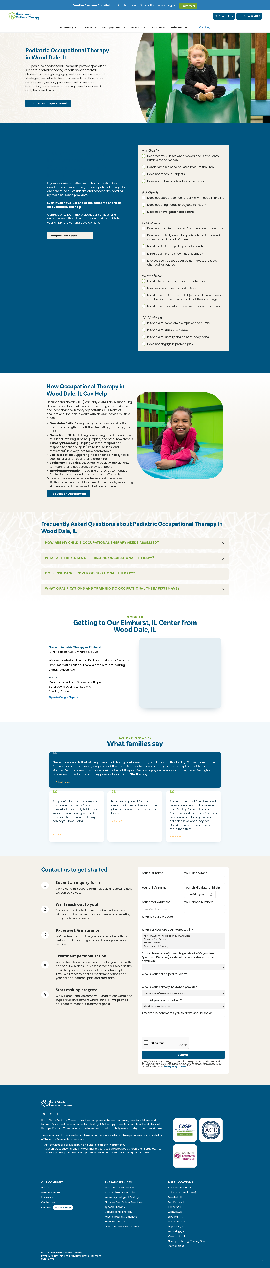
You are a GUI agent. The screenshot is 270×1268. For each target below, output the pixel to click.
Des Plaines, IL (176, 1202)
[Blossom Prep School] (183, 939)
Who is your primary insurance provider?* (171, 987)
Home (45, 1187)
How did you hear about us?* (162, 1000)
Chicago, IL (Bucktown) (182, 1192)
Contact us (48, 1202)
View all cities (176, 1246)
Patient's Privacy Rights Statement (80, 1255)
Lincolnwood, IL (177, 1221)
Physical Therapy (115, 1221)
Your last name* (195, 873)
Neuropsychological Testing (122, 1197)
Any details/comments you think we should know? (177, 1013)
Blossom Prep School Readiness (124, 1202)
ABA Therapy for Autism (119, 1187)
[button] (67, 27)
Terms (182, 1066)
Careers (46, 1207)
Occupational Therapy (118, 1212)
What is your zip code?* (158, 916)
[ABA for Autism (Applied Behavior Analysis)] (183, 936)
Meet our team (50, 1192)
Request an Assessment (68, 494)
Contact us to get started (48, 103)
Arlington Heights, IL (180, 1187)
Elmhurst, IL (175, 1207)
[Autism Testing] (183, 943)
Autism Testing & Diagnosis (121, 1217)
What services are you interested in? (167, 929)
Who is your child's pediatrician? (164, 974)
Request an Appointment (70, 235)
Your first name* (153, 873)
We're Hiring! (203, 27)
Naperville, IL (175, 1226)
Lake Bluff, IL (175, 1217)
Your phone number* (198, 902)
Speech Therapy (115, 1207)
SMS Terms (47, 1259)
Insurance (47, 1197)
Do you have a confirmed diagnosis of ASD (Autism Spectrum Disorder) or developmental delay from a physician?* (178, 957)
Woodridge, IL (176, 1231)
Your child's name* (155, 887)
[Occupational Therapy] (183, 946)
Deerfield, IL (175, 1197)
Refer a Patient (180, 27)
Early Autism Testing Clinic (121, 1192)
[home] (23, 16)
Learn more (188, 5)
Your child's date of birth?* (203, 887)
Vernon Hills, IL (176, 1236)
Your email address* (156, 902)
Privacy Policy (170, 1066)
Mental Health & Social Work (122, 1226)
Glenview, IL (175, 1212)
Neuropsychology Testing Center (188, 1241)
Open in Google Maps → (63, 698)
